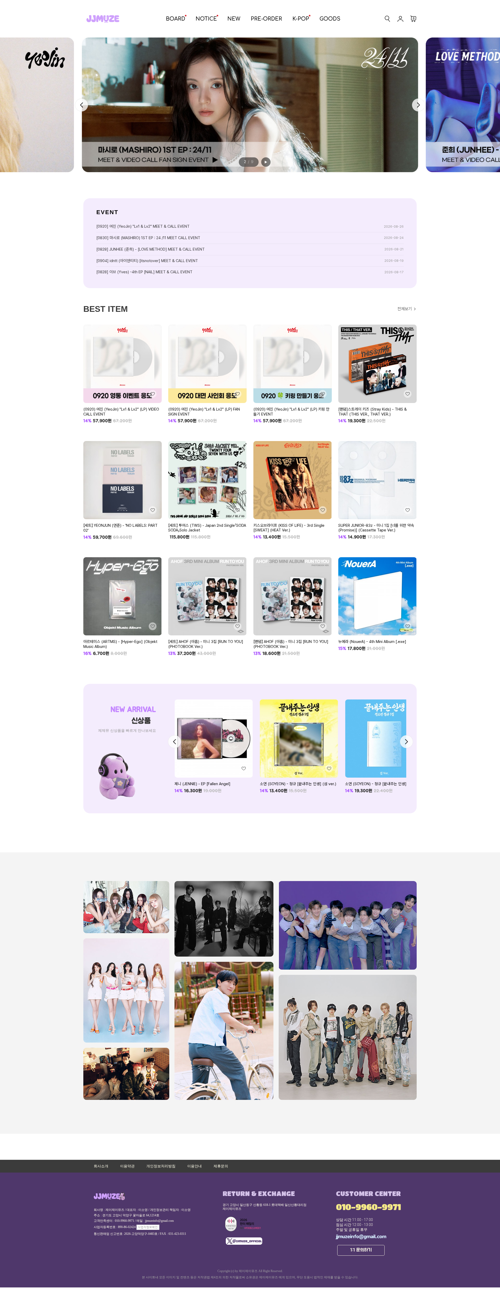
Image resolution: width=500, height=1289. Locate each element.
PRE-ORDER (266, 19)
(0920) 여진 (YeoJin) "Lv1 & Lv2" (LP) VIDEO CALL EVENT (121, 412)
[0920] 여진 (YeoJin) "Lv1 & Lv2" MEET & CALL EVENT (143, 226)
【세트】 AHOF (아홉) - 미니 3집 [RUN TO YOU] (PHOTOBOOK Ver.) (205, 644)
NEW (233, 19)
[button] (418, 105)
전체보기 (404, 308)
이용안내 (194, 1166)
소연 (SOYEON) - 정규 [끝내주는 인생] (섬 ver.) (212, 784)
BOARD (175, 19)
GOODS (330, 19)
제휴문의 (221, 1166)
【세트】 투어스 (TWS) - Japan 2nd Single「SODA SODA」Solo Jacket (207, 528)
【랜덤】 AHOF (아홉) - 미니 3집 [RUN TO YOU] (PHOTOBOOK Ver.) (290, 644)
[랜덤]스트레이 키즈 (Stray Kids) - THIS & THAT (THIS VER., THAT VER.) (372, 412)
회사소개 (101, 1166)
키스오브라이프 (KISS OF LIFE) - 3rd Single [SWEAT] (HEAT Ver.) (288, 528)
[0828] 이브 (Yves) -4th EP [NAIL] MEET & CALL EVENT (144, 272)
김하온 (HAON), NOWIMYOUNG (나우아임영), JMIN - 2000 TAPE (382, 786)
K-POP (300, 19)
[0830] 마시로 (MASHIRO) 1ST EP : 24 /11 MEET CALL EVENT (148, 238)
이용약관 (127, 1166)
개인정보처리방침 (161, 1166)
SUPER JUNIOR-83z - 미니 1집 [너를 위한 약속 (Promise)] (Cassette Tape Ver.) (376, 528)
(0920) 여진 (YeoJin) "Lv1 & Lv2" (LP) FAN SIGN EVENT (204, 412)
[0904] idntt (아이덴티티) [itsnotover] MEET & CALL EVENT (147, 260)
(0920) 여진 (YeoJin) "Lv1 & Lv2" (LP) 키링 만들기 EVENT (291, 412)
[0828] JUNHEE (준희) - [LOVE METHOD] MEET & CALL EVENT (150, 249)
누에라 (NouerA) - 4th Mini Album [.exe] (372, 641)
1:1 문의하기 (361, 1250)
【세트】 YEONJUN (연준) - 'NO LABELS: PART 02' (120, 528)
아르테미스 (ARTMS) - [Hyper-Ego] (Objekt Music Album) (120, 644)
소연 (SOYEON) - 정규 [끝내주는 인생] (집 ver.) (298, 784)
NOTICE (206, 19)
